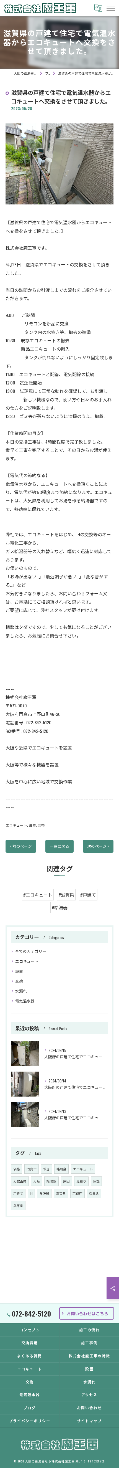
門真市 (32, 1168)
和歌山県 (20, 1181)
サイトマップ (89, 1420)
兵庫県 (18, 1205)
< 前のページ (21, 846)
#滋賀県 (66, 894)
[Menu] (110, 8)
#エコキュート (37, 894)
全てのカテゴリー (30, 951)
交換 (41, 825)
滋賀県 (61, 1193)
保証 (96, 1181)
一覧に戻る (59, 846)
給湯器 (51, 1181)
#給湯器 (60, 907)
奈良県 (94, 1193)
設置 (32, 825)
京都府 (77, 1193)
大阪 (36, 1181)
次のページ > (98, 846)
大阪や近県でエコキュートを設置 (39, 747)
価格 (16, 1168)
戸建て (18, 1193)
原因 (66, 1181)
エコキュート (16, 825)
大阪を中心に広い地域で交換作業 (39, 781)
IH (31, 1193)
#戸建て (88, 894)
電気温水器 (25, 1001)
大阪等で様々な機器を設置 (32, 764)
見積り (81, 1181)
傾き (46, 1168)
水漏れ (21, 991)
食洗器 (44, 1193)
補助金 (61, 1168)
